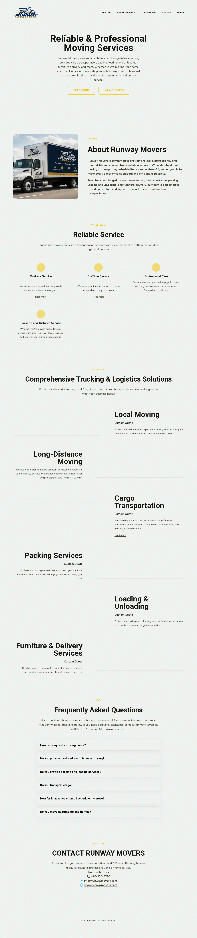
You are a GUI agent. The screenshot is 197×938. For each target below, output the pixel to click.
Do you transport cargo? (56, 785)
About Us (106, 12)
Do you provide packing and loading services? (70, 772)
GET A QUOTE (81, 90)
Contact (166, 12)
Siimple (92, 920)
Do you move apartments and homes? (65, 811)
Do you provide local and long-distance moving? (72, 758)
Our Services (148, 12)
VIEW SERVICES (114, 90)
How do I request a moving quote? (63, 745)
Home (180, 12)
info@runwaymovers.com (110, 729)
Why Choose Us (126, 12)
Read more (40, 296)
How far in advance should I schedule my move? (72, 798)
